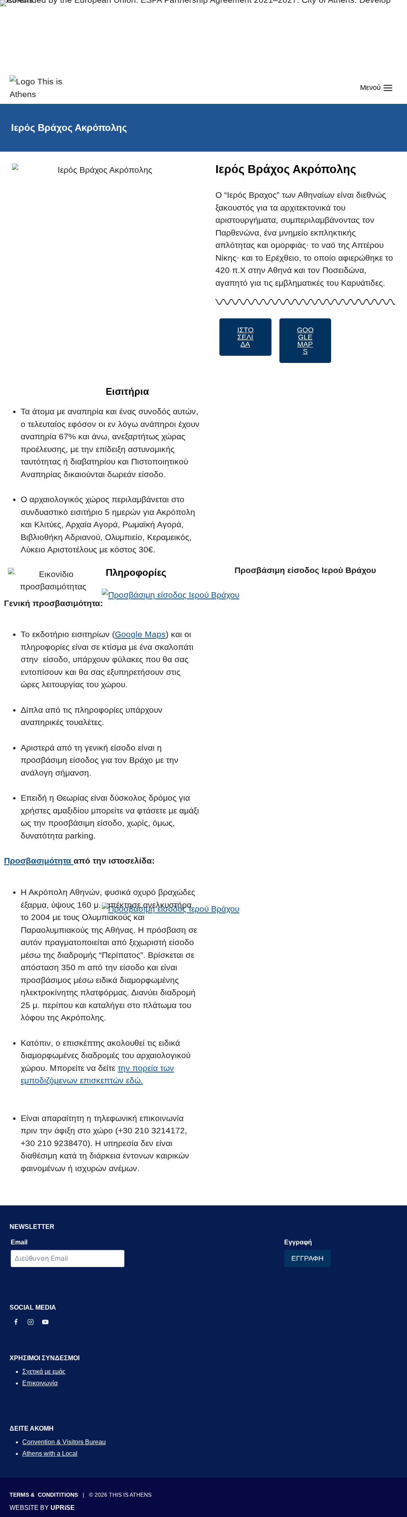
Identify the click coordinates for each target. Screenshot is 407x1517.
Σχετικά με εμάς (44, 1371)
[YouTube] (45, 1322)
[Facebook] (16, 1322)
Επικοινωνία (40, 1383)
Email (19, 1242)
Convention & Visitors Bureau (64, 1442)
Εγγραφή (298, 1242)
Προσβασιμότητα (39, 860)
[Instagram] (30, 1322)
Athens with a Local (50, 1453)
